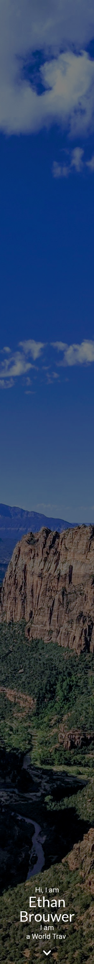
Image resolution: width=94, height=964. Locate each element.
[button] (47, 952)
